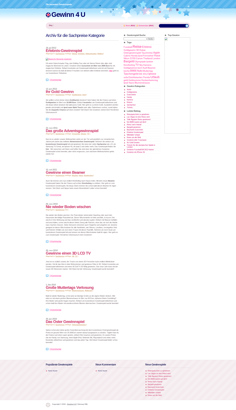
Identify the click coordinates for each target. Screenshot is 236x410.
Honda (134, 55)
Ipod (84, 95)
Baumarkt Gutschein (135, 130)
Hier (111, 71)
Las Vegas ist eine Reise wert (138, 117)
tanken (149, 61)
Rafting (100, 53)
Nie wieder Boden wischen (68, 207)
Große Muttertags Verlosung (70, 287)
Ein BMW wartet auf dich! (136, 122)
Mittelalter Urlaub (133, 135)
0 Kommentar (55, 80)
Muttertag (88, 290)
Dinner (74, 53)
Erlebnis (81, 53)
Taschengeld (131, 73)
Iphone (83, 134)
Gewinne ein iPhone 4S (136, 152)
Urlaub (155, 77)
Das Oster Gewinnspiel (65, 321)
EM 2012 (143, 74)
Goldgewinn (76, 95)
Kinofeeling (88, 175)
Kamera (147, 65)
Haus (81, 175)
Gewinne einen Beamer (65, 172)
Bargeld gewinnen (134, 127)
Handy (129, 97)
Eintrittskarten (135, 77)
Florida (146, 77)
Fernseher (76, 134)
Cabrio (127, 55)
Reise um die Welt (134, 137)
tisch (139, 68)
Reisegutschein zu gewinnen (138, 114)
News (128, 25)
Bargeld (129, 61)
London (156, 58)
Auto (139, 70)
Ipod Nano (129, 82)
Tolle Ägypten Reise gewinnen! (139, 119)
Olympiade (140, 61)
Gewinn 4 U (68, 14)
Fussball (128, 47)
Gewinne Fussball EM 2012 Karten (140, 150)
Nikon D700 (129, 58)
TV (88, 134)
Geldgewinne (130, 68)
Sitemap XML (83, 404)
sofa (126, 77)
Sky (141, 65)
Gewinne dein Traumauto (136, 140)
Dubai (142, 50)
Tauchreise (147, 52)
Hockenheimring (149, 80)
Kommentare (144, 25)
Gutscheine (131, 95)
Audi (145, 68)
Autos (129, 89)
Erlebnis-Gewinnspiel (64, 50)
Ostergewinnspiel (79, 325)
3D (73, 256)
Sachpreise (60, 53)
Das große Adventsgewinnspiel (72, 131)
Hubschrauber (91, 53)
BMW (133, 70)
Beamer (75, 175)
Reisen (129, 102)
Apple (156, 52)
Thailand (147, 58)
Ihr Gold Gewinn (60, 91)
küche (127, 71)
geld (126, 80)
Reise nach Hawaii (134, 125)
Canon (139, 58)
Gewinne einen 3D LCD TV (68, 253)
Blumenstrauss (78, 290)
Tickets (130, 107)
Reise (137, 47)
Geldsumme (134, 80)
